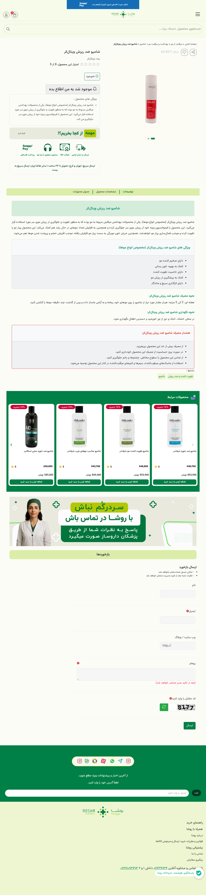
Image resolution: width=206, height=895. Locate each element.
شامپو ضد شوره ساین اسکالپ (38, 451)
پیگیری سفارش (195, 860)
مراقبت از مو (176, 44)
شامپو (143, 44)
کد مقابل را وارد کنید (184, 698)
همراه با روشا (194, 829)
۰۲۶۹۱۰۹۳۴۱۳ (129, 868)
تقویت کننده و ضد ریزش (180, 376)
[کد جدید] (164, 707)
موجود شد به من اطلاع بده (71, 89)
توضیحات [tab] (128, 192)
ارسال (189, 725)
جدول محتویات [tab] (81, 192)
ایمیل (192, 611)
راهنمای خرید (194, 822)
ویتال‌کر (91, 59)
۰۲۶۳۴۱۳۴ (160, 868)
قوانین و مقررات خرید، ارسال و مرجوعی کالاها (179, 841)
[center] (8, 29)
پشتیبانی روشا (194, 847)
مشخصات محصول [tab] (106, 192)
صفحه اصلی (191, 44)
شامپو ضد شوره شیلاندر (185, 451)
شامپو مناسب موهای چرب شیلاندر (84, 451)
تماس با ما (197, 854)
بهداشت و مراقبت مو (158, 44)
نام (194, 585)
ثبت (196, 793)
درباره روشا (197, 836)
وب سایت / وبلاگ (185, 637)
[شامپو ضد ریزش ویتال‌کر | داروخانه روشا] (103, 812)
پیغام (193, 663)
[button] (11, 444)
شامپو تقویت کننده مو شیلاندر (134, 451)
